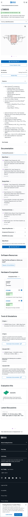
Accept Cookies (18, 514)
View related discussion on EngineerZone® (10, 431)
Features (4, 81)
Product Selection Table (15, 65)
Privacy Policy (4, 495)
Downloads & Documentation (13, 343)
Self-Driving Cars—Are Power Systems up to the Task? (14, 221)
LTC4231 (8, 300)
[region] (14, 510)
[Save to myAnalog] (19, 290)
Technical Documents (8, 153)
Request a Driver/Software (8, 265)
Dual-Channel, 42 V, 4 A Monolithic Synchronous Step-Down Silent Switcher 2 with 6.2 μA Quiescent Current (14, 193)
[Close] (25, 504)
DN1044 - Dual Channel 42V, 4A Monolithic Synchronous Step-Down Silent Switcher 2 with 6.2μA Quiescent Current (14, 186)
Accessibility (3, 490)
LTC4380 (8, 290)
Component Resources (9, 232)
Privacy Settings (4, 500)
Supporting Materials (8, 228)
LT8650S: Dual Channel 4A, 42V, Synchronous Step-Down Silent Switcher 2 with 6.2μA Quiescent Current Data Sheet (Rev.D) (14, 163)
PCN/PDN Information (7, 235)
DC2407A (12, 393)
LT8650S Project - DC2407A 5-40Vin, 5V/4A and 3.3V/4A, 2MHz (13, 353)
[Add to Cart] (21, 290)
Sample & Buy (14, 75)
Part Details (5, 142)
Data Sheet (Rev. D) (15, 61)
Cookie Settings (9, 514)
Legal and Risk (4, 485)
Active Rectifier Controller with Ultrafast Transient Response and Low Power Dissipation (14, 201)
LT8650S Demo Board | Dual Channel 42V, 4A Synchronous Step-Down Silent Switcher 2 (14, 214)
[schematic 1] (14, 40)
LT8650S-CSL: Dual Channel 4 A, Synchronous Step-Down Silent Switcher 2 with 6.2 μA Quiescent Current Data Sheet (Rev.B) (14, 172)
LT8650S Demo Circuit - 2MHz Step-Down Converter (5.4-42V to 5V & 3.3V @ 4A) (14, 325)
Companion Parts (13, 276)
